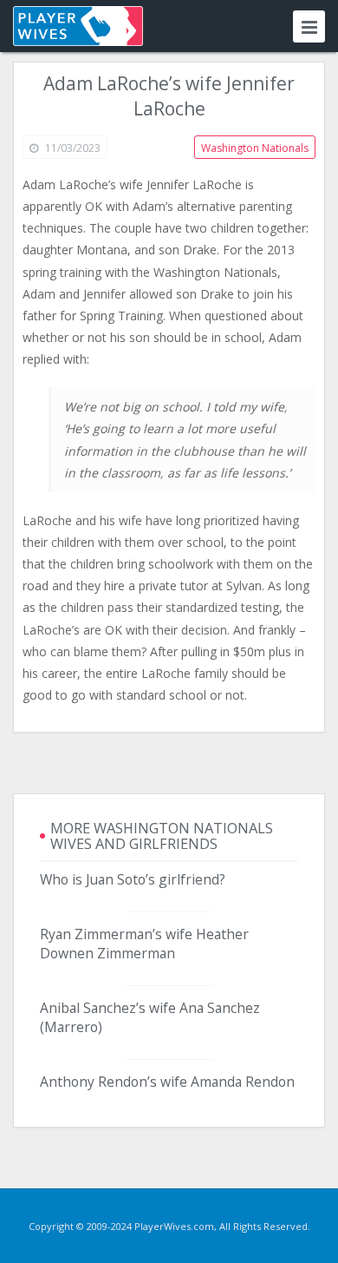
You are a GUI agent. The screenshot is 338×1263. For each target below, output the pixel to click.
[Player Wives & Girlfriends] (78, 26)
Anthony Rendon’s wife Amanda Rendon (167, 1081)
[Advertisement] (169, 763)
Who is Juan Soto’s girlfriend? (132, 879)
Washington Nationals (255, 148)
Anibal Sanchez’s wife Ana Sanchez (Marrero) (150, 1017)
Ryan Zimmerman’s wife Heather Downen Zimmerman (144, 943)
